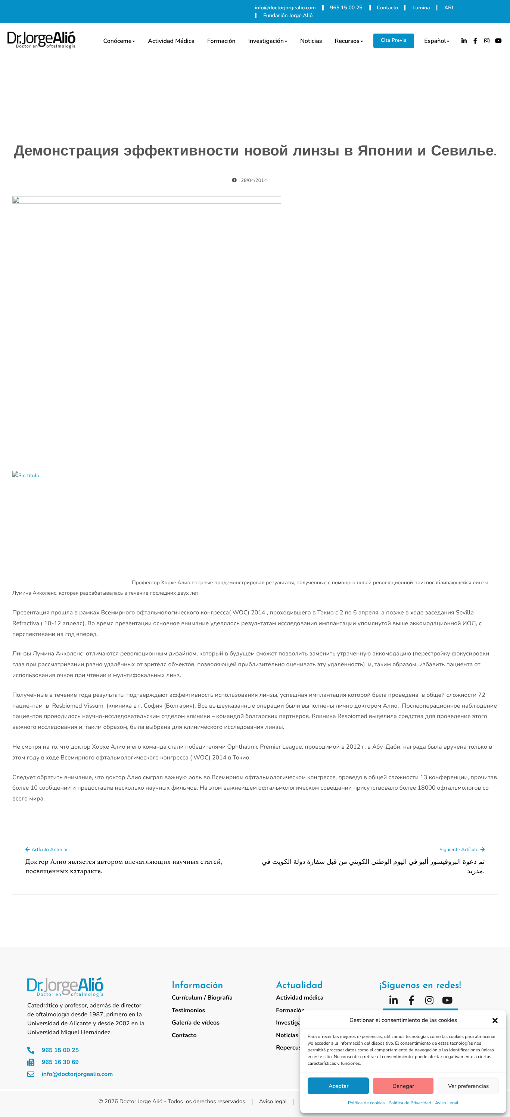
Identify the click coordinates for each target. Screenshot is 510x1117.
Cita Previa (394, 40)
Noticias (311, 41)
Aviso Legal (446, 1103)
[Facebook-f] (476, 40)
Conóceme (117, 41)
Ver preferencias (468, 1086)
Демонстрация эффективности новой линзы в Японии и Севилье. (255, 152)
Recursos (347, 41)
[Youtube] (498, 40)
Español (435, 41)
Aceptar (338, 1086)
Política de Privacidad (410, 1103)
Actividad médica (171, 41)
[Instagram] (487, 40)
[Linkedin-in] (464, 40)
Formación (221, 41)
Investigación (266, 41)
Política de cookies (366, 1103)
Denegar (403, 1086)
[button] (495, 1020)
